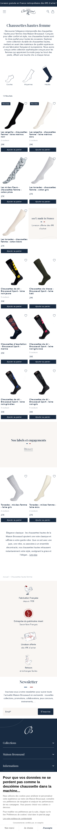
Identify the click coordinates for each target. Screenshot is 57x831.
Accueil (6, 577)
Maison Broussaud (13, 754)
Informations (10, 766)
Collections (9, 743)
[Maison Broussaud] (28, 11)
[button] (48, 12)
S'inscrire (45, 711)
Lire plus (33, 555)
